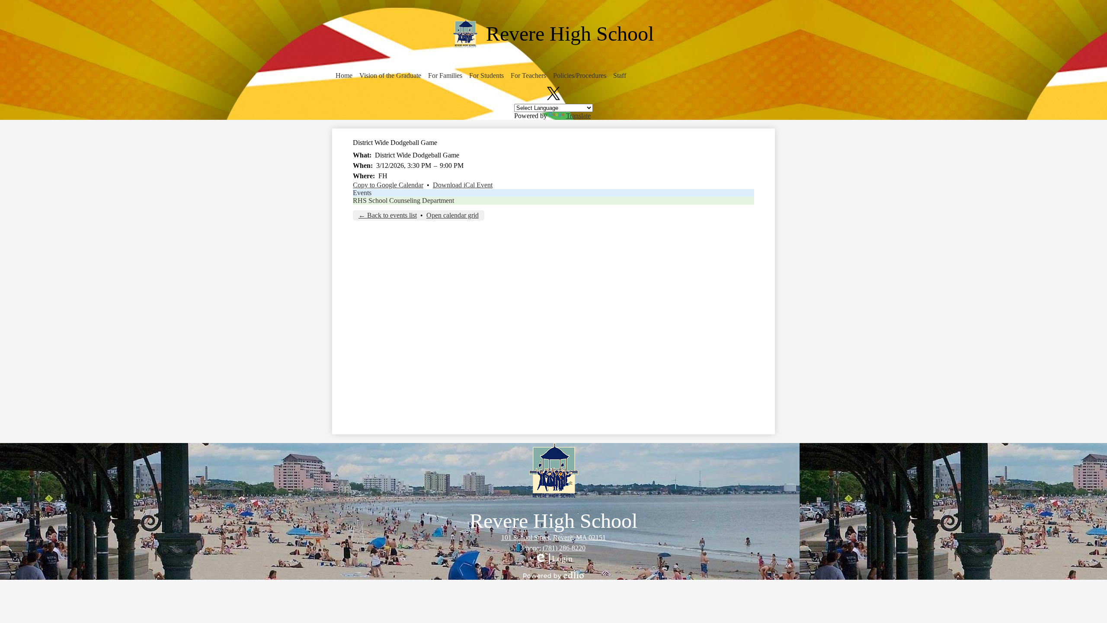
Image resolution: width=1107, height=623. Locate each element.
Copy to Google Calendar (388, 185)
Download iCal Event (463, 185)
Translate (578, 115)
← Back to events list (387, 215)
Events (362, 192)
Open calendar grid (452, 215)
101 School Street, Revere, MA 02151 (553, 537)
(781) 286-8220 (564, 548)
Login (553, 559)
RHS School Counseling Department (403, 200)
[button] (344, 75)
